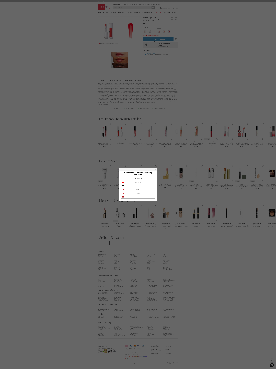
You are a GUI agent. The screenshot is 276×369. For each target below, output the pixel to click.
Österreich (138, 178)
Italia (138, 193)
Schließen (155, 169)
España (138, 196)
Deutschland (138, 185)
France (138, 189)
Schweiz (138, 182)
